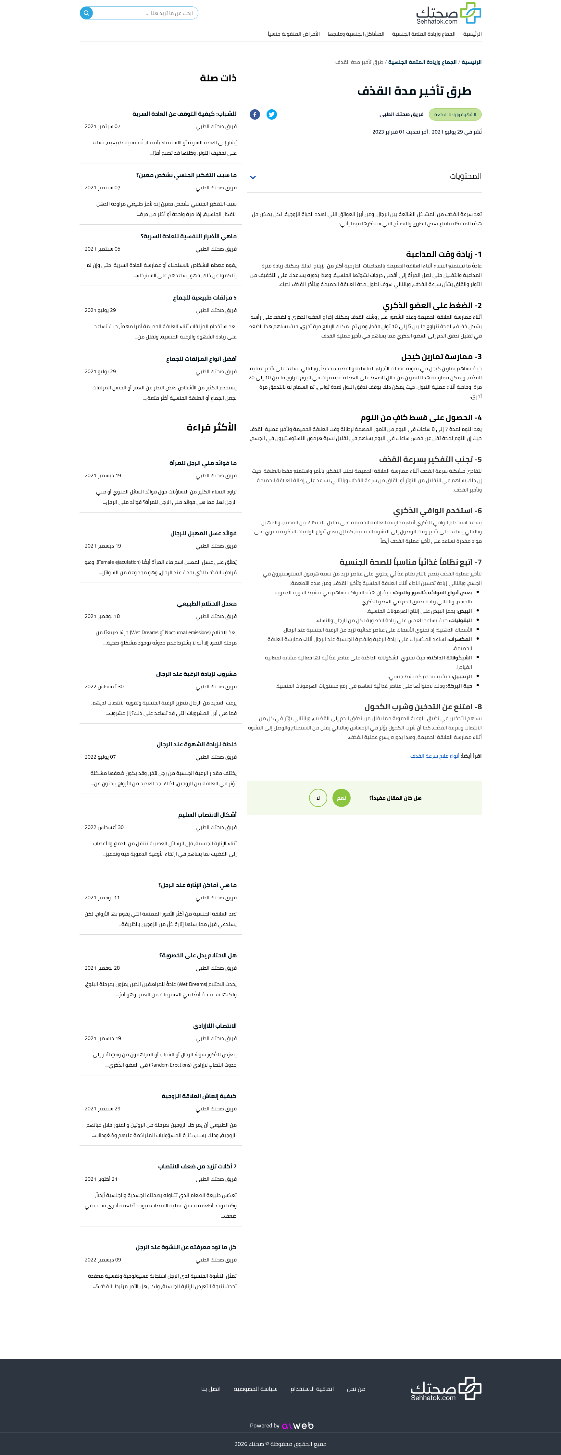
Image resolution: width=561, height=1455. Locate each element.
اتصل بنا (211, 1388)
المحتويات (466, 176)
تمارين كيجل (442, 368)
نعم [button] (341, 798)
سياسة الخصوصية (256, 1388)
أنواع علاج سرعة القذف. (434, 756)
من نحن (356, 1388)
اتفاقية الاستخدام (312, 1388)
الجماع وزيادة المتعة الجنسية (423, 34)
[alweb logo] (298, 1425)
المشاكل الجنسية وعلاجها (356, 34)
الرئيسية (472, 34)
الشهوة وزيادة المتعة (455, 114)
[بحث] (86, 12)
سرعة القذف (459, 214)
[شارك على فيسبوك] (255, 114)
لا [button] (318, 798)
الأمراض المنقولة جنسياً (294, 34)
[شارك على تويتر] (272, 114)
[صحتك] (449, 13)
